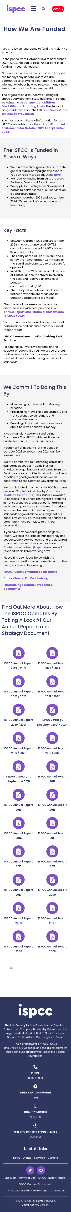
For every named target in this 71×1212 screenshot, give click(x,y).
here (57, 175)
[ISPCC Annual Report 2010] (19, 880)
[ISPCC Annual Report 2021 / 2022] (52, 681)
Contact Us (57, 1190)
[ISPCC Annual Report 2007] (52, 908)
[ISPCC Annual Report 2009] (52, 880)
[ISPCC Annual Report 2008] (19, 908)
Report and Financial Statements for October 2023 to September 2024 (33, 128)
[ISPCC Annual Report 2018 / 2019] (52, 738)
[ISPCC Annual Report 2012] (19, 851)
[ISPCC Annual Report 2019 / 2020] (19, 738)
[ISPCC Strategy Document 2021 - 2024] (52, 710)
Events (27, 1157)
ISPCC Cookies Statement (36, 1184)
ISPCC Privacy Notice (51, 1178)
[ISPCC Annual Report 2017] (52, 766)
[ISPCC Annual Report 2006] (19, 936)
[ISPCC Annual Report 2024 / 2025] (19, 653)
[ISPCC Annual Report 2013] (52, 823)
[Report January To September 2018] (19, 766)
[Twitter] (30, 1170)
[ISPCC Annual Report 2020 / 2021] (19, 710)
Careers (53, 1157)
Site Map (10, 1178)
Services (39, 1157)
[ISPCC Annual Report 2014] (19, 823)
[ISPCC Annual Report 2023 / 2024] (52, 653)
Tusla (41, 106)
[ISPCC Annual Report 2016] (19, 795)
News (16, 1157)
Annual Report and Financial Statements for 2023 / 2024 (33, 314)
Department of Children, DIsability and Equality (29, 104)
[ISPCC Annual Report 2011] (52, 851)
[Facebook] (41, 1170)
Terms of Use (27, 1178)
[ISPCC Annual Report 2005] (52, 936)
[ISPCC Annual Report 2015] (52, 795)
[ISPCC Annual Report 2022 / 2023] (19, 681)
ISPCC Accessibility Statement (27, 1190)
